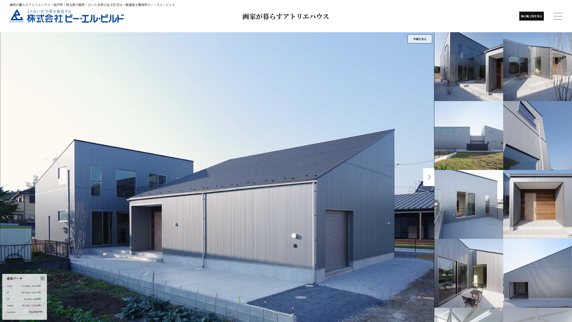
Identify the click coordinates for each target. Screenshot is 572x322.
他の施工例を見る (531, 16)
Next (428, 177)
